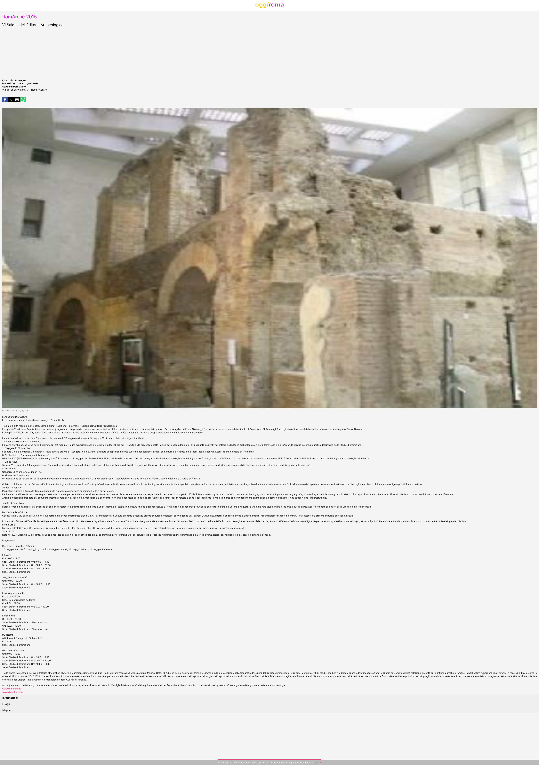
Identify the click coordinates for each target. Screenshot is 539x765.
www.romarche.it (11, 688)
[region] (269, 52)
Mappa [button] (6, 710)
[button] (5, 99)
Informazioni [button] (10, 697)
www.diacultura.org (12, 692)
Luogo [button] (6, 704)
